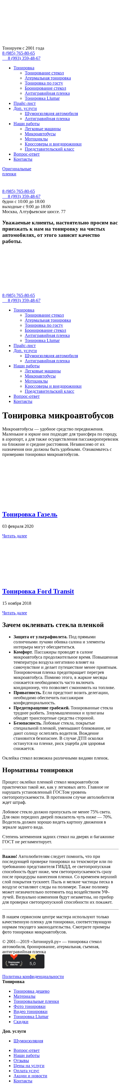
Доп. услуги (25, 108)
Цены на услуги (29, 1065)
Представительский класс (49, 149)
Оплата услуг (26, 1070)
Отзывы (21, 1060)
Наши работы (27, 123)
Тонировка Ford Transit (38, 591)
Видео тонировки (31, 1011)
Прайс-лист (25, 103)
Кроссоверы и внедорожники (53, 144)
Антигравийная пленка (47, 93)
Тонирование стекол (44, 72)
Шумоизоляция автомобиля (51, 113)
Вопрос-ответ (27, 154)
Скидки (21, 1021)
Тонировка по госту (44, 83)
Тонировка (24, 67)
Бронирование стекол (45, 88)
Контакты (23, 159)
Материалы (24, 996)
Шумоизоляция (28, 1040)
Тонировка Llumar (42, 98)
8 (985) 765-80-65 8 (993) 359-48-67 (21, 56)
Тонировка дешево (32, 991)
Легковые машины (43, 128)
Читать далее (14, 535)
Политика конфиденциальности (33, 976)
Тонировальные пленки (36, 1001)
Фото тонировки (30, 1006)
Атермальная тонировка (48, 78)
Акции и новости (30, 1075)
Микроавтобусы (40, 133)
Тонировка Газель (29, 514)
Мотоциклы (36, 138)
